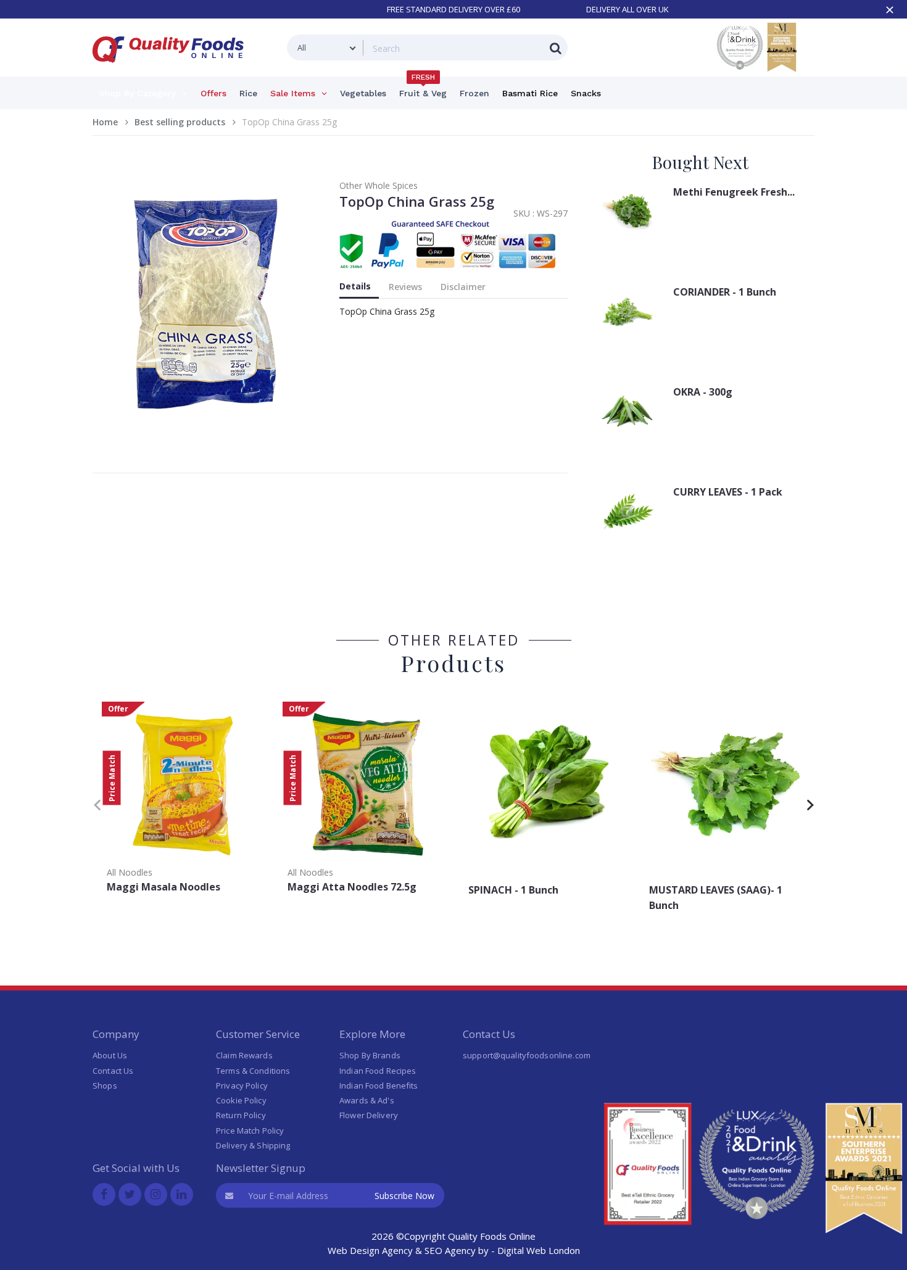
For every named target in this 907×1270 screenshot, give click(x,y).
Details (355, 286)
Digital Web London (538, 1250)
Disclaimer (463, 287)
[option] (183, 801)
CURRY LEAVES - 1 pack (727, 492)
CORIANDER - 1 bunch (724, 292)
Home (105, 122)
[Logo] (172, 70)
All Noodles (129, 872)
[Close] (889, 9)
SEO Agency (450, 1250)
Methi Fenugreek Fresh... (734, 192)
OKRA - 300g (702, 392)
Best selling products (180, 122)
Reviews (405, 287)
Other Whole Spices (378, 185)
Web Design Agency (370, 1250)
